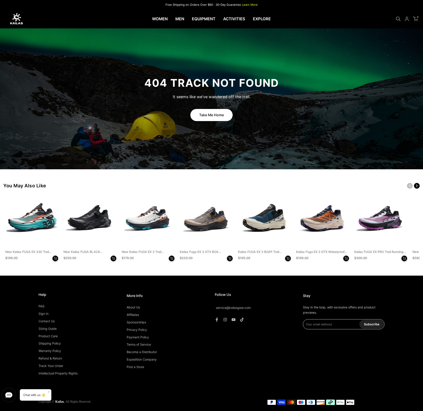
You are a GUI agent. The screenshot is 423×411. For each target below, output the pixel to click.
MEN (179, 19)
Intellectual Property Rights (58, 373)
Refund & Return (50, 358)
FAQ (42, 306)
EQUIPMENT (203, 19)
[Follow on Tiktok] (242, 319)
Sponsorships (136, 322)
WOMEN (160, 19)
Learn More (250, 4)
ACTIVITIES (234, 19)
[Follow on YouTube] (234, 319)
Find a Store (135, 367)
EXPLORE (262, 19)
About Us (133, 307)
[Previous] (410, 186)
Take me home (211, 115)
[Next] (417, 186)
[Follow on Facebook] (217, 319)
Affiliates (133, 315)
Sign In (43, 313)
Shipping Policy (50, 343)
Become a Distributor (142, 352)
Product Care (48, 336)
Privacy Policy (137, 330)
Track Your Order (51, 366)
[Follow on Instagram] (225, 319)
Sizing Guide (48, 328)
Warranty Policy (50, 351)
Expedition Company (142, 359)
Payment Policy (138, 337)
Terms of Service (139, 344)
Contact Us (47, 321)
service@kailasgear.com (233, 308)
